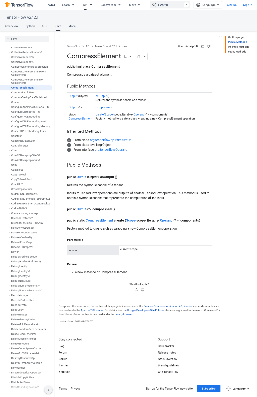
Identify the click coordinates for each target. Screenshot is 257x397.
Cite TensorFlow (168, 371)
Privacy (75, 388)
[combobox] (170, 4)
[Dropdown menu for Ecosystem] (120, 5)
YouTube (64, 371)
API (85, 5)
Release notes (167, 352)
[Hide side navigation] (48, 390)
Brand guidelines (168, 365)
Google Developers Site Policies (145, 310)
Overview (11, 26)
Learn (66, 5)
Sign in (247, 4)
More (132, 5)
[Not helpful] (209, 46)
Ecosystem (108, 5)
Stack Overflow (167, 359)
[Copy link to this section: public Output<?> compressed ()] (120, 209)
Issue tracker (166, 346)
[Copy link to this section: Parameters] (87, 239)
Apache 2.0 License (92, 310)
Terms (63, 388)
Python (30, 26)
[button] (26, 52)
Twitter (63, 365)
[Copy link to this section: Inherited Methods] (105, 131)
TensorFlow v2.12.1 (21, 17)
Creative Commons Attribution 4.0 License (168, 306)
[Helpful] (203, 46)
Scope (109, 114)
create (100, 114)
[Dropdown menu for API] (92, 5)
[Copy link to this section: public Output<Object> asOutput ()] (122, 177)
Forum (63, 352)
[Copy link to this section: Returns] (82, 264)
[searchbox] (27, 39)
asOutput (101, 96)
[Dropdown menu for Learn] (74, 5)
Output (73, 96)
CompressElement (80, 118)
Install (51, 5)
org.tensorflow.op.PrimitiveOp (111, 140)
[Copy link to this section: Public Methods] (100, 86)
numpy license (123, 314)
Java (58, 26)
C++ (45, 26)
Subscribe (209, 388)
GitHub (232, 5)
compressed (103, 107)
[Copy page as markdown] (138, 56)
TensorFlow (74, 46)
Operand (139, 114)
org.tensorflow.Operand (111, 150)
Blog (61, 346)
